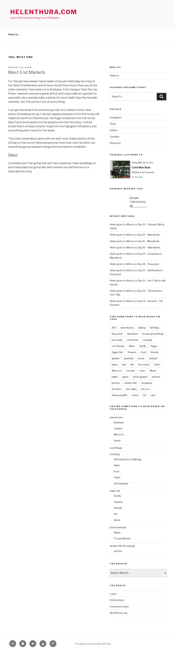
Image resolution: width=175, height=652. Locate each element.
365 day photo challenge (128, 459)
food (143, 352)
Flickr (113, 123)
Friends (118, 507)
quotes (116, 382)
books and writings (153, 333)
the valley (131, 389)
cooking (147, 339)
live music (144, 364)
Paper (117, 477)
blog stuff (117, 333)
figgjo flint (117, 352)
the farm (116, 389)
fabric (132, 346)
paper (125, 376)
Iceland (153, 358)
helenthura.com (43, 12)
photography (140, 376)
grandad (128, 358)
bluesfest (132, 333)
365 (114, 327)
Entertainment (118, 527)
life (132, 364)
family (142, 346)
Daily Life (115, 490)
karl (124, 364)
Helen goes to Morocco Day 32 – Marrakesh (135, 234)
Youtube (114, 136)
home (141, 358)
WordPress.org (118, 612)
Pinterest (115, 143)
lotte (157, 364)
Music (153, 370)
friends (154, 352)
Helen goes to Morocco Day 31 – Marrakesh (134, 241)
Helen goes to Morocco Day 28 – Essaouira (134, 264)
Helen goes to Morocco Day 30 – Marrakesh (135, 247)
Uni (144, 395)
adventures (127, 327)
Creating (115, 454)
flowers (132, 352)
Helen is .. (14, 34)
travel (135, 395)
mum (142, 370)
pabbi (115, 376)
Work (117, 520)
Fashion (118, 502)
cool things (118, 346)
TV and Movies (122, 538)
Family (117, 495)
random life (130, 382)
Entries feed (117, 600)
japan (115, 364)
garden (116, 358)
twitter (114, 130)
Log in (113, 593)
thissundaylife (119, 395)
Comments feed (119, 606)
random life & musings (122, 545)
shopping (146, 382)
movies (130, 370)
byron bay (117, 339)
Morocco (117, 370)
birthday (154, 327)
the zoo (145, 389)
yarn (153, 395)
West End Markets (26, 72)
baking (142, 327)
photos (156, 376)
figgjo (154, 346)
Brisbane (119, 422)
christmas (132, 339)
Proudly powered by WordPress (93, 643)
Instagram (116, 117)
